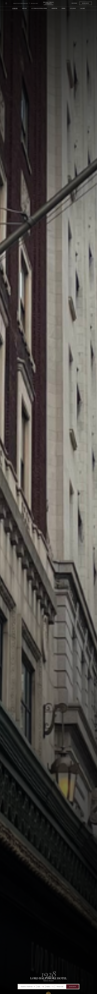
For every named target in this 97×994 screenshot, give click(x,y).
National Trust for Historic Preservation (20, 3)
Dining (63, 8)
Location (73, 8)
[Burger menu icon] (6, 3)
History (24, 8)
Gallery (82, 8)
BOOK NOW (85, 3)
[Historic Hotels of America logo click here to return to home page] (48, 4)
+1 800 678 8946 (74, 3)
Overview (15, 8)
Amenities (54, 8)
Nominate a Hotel (34, 3)
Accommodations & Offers (39, 8)
